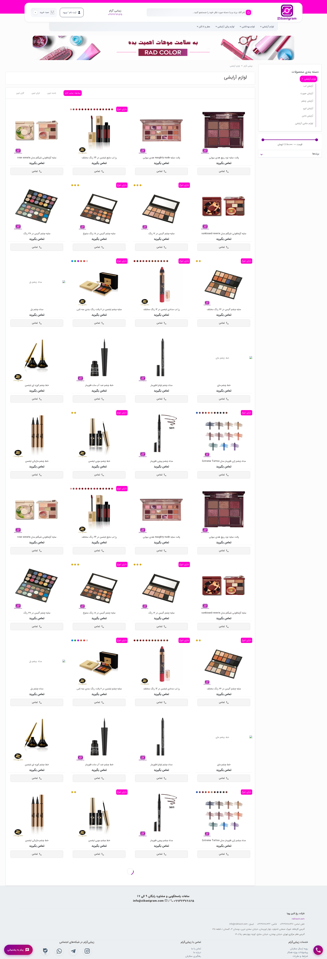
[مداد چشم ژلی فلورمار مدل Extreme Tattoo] (223, 436)
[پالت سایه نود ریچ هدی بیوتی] (223, 130)
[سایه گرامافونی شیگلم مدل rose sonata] (36, 130)
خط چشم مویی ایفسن (99, 461)
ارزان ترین (36, 93)
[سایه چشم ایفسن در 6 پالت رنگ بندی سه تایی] (99, 285)
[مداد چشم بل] (36, 282)
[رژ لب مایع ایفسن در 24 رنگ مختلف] (99, 133)
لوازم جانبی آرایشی (304, 123)
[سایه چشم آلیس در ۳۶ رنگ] (36, 206)
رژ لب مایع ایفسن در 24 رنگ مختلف (99, 158)
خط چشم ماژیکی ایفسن (36, 461)
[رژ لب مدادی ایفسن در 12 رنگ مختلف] (161, 285)
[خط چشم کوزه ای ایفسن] (36, 358)
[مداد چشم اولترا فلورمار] (161, 358)
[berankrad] (286, 12)
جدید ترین (51, 93)
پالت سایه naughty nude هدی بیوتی (161, 158)
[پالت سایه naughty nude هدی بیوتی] (161, 130)
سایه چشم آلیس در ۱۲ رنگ (161, 233)
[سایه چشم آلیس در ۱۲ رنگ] (161, 209)
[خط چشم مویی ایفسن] (99, 436)
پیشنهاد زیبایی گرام (72, 93)
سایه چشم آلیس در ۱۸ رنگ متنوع (99, 233)
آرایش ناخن (307, 116)
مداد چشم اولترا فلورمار (161, 385)
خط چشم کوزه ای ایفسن (37, 385)
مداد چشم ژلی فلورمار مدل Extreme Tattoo (224, 461)
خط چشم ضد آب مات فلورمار (99, 385)
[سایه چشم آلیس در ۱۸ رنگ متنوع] (99, 209)
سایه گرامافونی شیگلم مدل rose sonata (36, 158)
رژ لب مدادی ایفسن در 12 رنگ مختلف (161, 309)
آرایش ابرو (308, 108)
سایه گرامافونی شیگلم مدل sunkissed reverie (223, 233)
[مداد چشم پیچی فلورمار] (161, 434)
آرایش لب (308, 86)
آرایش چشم (307, 101)
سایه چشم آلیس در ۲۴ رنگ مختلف (224, 309)
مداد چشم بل (36, 309)
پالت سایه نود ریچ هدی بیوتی (224, 158)
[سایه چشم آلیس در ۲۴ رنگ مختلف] (223, 285)
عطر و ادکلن (204, 26)
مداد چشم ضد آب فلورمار (99, 916)
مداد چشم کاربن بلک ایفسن (223, 916)
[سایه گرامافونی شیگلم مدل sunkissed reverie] (223, 206)
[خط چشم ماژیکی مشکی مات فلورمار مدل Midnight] (36, 889)
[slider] (316, 139)
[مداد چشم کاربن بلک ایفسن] (223, 889)
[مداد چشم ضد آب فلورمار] (99, 889)
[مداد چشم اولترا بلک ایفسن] (161, 889)
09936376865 (115, 14)
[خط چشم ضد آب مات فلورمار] (99, 358)
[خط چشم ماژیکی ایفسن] (36, 434)
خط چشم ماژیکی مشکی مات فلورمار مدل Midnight (37, 916)
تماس (222, 171)
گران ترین (20, 93)
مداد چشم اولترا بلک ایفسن (161, 916)
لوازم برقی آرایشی (225, 26)
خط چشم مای (223, 385)
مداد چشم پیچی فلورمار (161, 461)
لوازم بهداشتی (248, 26)
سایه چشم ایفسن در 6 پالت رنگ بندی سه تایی (99, 309)
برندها (315, 154)
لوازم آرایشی (267, 26)
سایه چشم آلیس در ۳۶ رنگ (36, 233)
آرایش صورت (306, 93)
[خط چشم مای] (223, 358)
